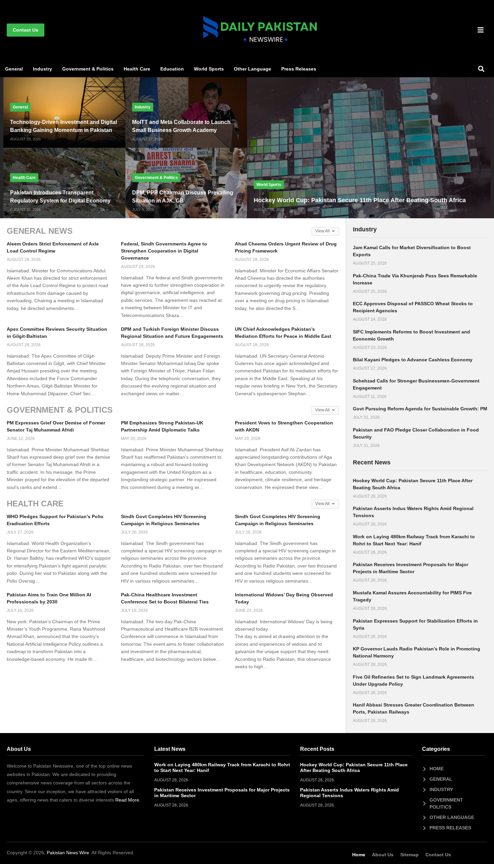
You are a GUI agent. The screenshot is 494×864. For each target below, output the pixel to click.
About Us (383, 854)
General (14, 69)
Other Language (252, 69)
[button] (481, 69)
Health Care (137, 69)
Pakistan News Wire (68, 852)
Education (172, 69)
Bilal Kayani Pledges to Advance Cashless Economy (412, 359)
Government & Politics (88, 69)
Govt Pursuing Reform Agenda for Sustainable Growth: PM (420, 408)
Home (358, 854)
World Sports (209, 69)
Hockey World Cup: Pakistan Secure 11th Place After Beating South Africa (360, 200)
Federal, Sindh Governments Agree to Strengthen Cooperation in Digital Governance (164, 251)
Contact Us (438, 854)
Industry (42, 69)
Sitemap (409, 854)
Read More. (127, 800)
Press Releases (298, 69)
